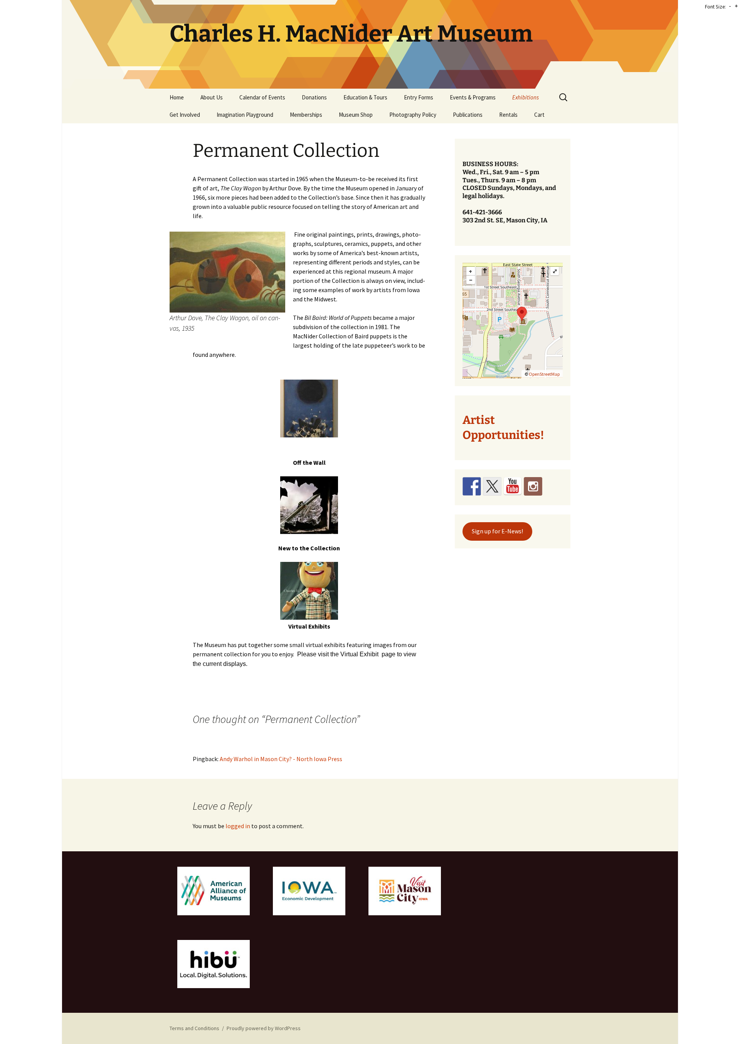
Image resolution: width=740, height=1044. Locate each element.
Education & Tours (365, 97)
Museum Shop (356, 114)
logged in (237, 826)
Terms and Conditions (194, 1028)
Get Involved (185, 114)
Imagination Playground (245, 114)
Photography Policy (412, 114)
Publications (468, 114)
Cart (539, 114)
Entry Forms (418, 97)
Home (177, 97)
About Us (211, 97)
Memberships (306, 114)
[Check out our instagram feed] (533, 486)
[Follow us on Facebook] (471, 486)
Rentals (508, 114)
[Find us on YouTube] (512, 486)
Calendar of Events (262, 97)
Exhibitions (525, 97)
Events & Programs (473, 97)
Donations (314, 97)
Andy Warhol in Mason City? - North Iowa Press (281, 759)
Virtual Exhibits (309, 626)
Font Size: (715, 6)
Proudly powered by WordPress (264, 1028)
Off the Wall (309, 462)
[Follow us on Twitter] (492, 486)
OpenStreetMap (544, 374)
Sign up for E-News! (497, 531)
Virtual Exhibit (359, 654)
